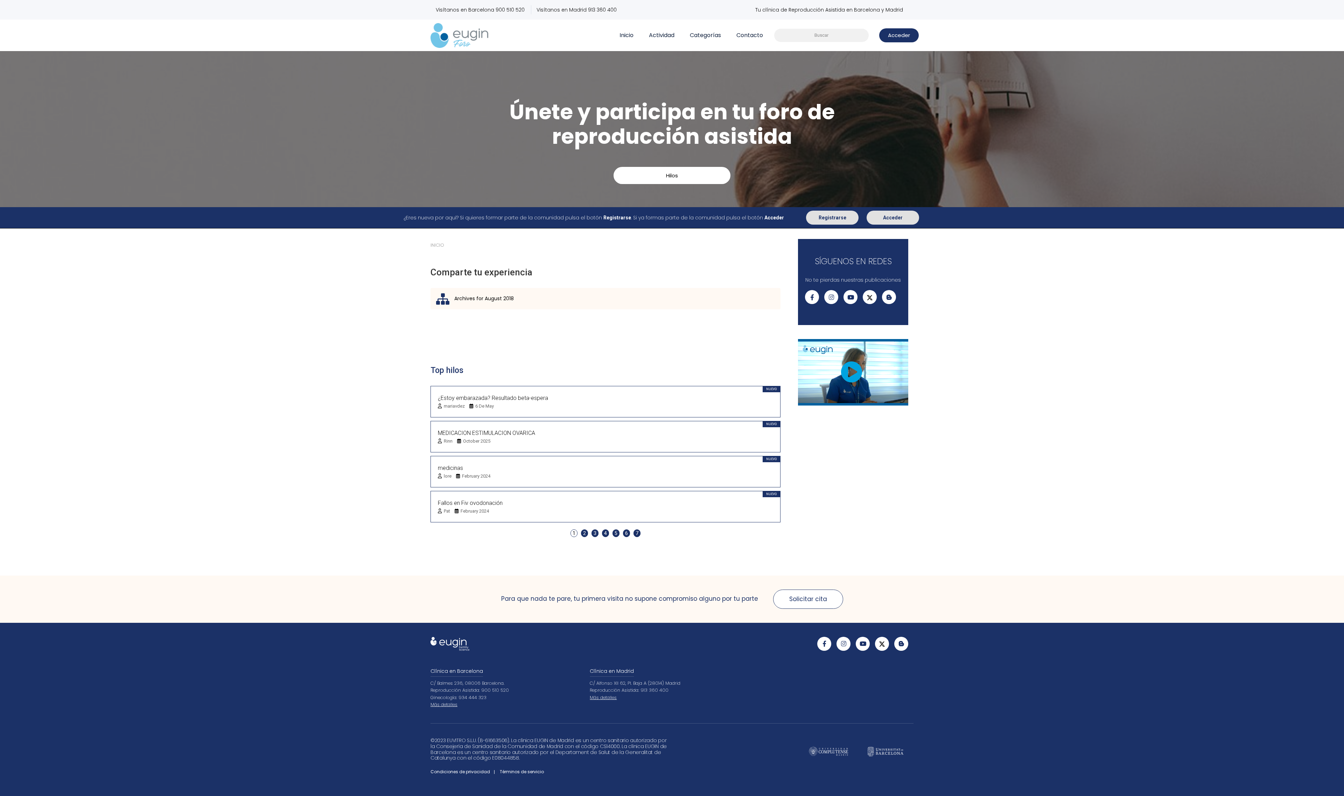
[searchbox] (821, 35)
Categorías (705, 35)
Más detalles (443, 704)
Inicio (627, 35)
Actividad (661, 35)
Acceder (893, 217)
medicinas (450, 468)
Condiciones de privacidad (460, 772)
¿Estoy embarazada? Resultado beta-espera (493, 398)
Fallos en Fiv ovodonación (470, 503)
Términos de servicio (522, 772)
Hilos (672, 175)
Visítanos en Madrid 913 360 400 (577, 9)
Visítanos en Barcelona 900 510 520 (480, 9)
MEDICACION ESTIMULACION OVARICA (486, 433)
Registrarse (832, 217)
